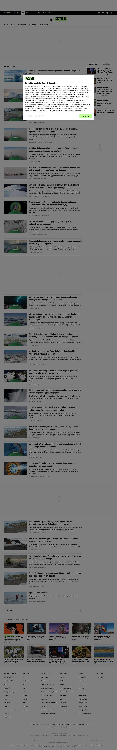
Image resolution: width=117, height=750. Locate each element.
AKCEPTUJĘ (85, 116)
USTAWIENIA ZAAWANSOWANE (37, 116)
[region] (58, 97)
